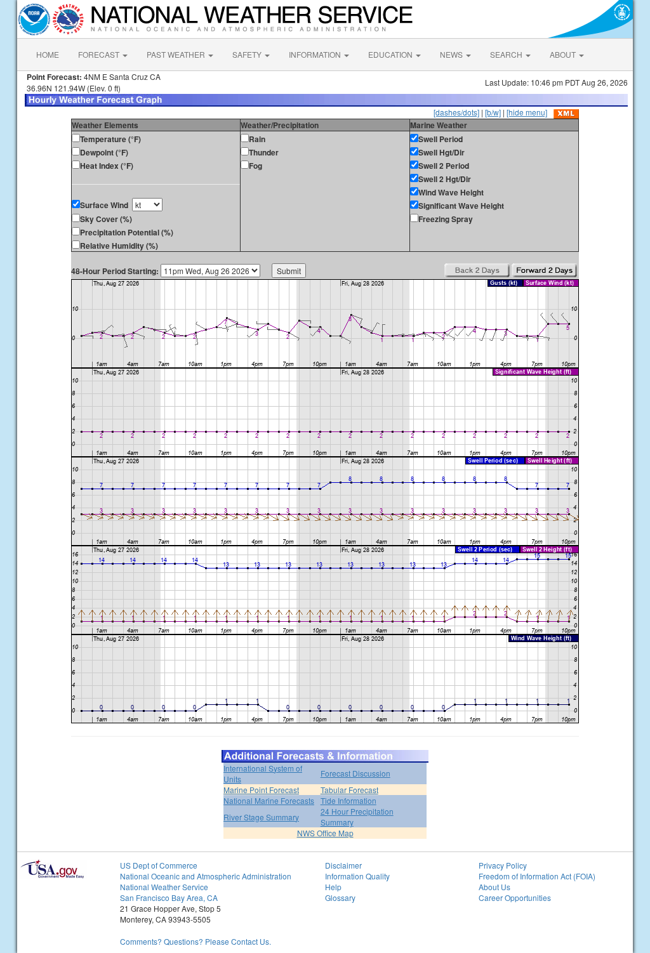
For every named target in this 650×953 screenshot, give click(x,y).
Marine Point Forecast (261, 789)
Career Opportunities (515, 897)
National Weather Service (164, 886)
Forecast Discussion (355, 773)
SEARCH (507, 54)
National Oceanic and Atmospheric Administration (205, 876)
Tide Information (348, 800)
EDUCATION (391, 54)
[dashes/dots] (456, 112)
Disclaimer (343, 865)
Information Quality (357, 876)
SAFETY (247, 54)
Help (333, 886)
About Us (494, 886)
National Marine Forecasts (268, 800)
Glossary (340, 897)
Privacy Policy (503, 865)
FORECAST (99, 54)
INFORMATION (316, 54)
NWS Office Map (325, 832)
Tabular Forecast (349, 789)
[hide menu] (527, 112)
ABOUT (564, 54)
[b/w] (493, 112)
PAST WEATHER (177, 54)
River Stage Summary (261, 817)
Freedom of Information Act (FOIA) (537, 876)
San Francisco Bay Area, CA (169, 897)
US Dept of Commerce (158, 865)
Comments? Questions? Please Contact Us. (195, 941)
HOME (47, 54)
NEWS (452, 54)
